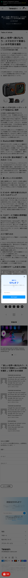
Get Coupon (14, 297)
